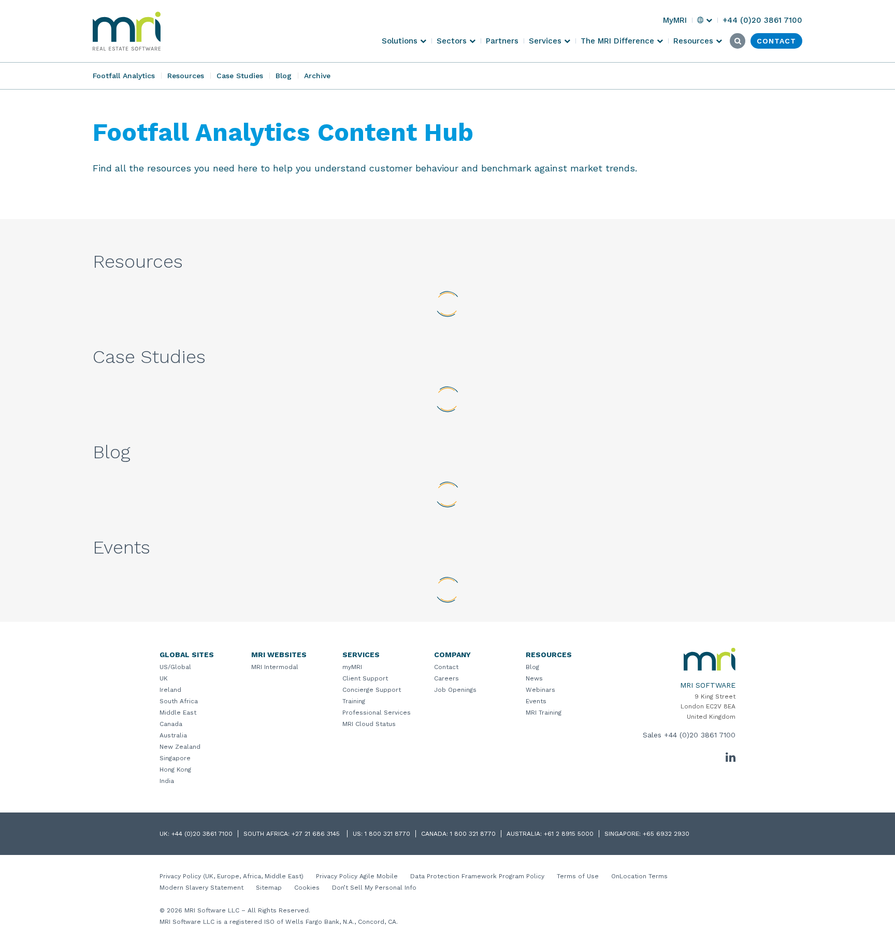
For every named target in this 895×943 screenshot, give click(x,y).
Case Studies (239, 75)
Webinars (540, 689)
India (167, 781)
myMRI (352, 667)
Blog (284, 75)
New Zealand (180, 746)
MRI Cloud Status (369, 724)
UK (164, 678)
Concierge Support (371, 689)
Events (536, 701)
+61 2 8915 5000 (569, 833)
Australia (173, 735)
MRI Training (543, 712)
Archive (317, 75)
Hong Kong (175, 769)
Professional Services (376, 712)
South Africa (179, 701)
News (534, 678)
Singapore (175, 758)
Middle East (178, 712)
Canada (171, 724)
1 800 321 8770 (387, 833)
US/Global (175, 667)
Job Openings (455, 689)
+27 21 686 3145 (317, 833)
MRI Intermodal (274, 667)
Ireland (170, 689)
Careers (446, 678)
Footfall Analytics (124, 75)
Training (353, 701)
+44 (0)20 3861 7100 (699, 735)
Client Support (365, 678)
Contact (446, 667)
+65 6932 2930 (666, 833)
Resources (185, 75)
